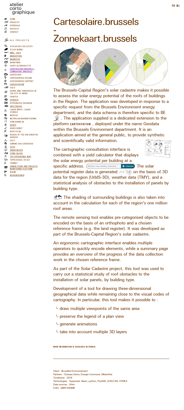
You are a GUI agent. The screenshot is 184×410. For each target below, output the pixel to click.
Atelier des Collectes (21, 46)
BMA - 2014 (15, 52)
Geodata (14, 99)
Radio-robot (16, 128)
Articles (14, 28)
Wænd (13, 171)
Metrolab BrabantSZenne (23, 118)
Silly (12, 140)
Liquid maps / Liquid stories (20, 110)
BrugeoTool (16, 55)
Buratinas (15, 62)
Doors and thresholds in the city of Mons (23, 92)
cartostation (80, 123)
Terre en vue (16, 153)
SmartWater (16, 150)
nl (178, 5)
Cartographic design (21, 77)
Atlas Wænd (16, 49)
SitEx (12, 146)
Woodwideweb (17, 175)
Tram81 (14, 162)
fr (173, 5)
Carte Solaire (68, 387)
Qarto (13, 124)
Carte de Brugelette (20, 65)
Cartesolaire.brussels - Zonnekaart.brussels (22, 70)
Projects (14, 22)
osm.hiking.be (17, 121)
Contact (14, 31)
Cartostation (17, 84)
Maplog (14, 115)
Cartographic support (22, 80)
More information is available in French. (74, 346)
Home (12, 18)
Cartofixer (15, 74)
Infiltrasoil (16, 106)
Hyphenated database (21, 102)
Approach (15, 25)
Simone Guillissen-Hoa (21, 143)
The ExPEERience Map (20, 156)
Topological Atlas (20, 159)
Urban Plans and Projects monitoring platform (24, 167)
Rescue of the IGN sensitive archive (24, 136)
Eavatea (14, 96)
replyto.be (15, 131)
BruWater (15, 59)
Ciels (12, 87)
